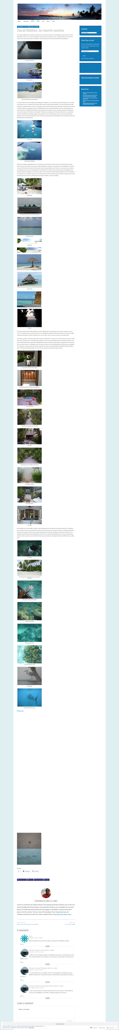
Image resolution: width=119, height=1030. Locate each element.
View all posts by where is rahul (62, 914)
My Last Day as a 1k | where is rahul (41, 950)
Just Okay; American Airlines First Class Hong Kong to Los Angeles (90, 96)
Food (43, 21)
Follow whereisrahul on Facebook (90, 78)
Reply (47, 946)
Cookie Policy (31, 1027)
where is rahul (28, 8)
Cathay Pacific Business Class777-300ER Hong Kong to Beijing (90, 104)
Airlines (19, 21)
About (48, 21)
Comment (69, 1021)
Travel (38, 21)
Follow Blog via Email (87, 40)
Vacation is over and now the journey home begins (28, 923)
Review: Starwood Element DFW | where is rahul (46, 986)
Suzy (30, 936)
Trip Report (26, 21)
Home (53, 21)
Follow (84, 55)
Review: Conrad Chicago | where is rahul (43, 968)
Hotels (32, 21)
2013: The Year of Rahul (70, 923)
